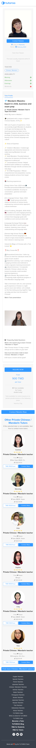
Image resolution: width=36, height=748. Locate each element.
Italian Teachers (18, 692)
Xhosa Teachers (18, 710)
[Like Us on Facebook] (13, 734)
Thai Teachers (18, 705)
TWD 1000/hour (10, 505)
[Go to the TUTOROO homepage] (8, 2)
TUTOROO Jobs (18, 718)
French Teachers (18, 682)
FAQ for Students (18, 727)
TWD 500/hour (10, 623)
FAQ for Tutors (18, 730)
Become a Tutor (18, 721)
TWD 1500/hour (10, 466)
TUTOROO (22, 744)
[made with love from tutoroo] (14, 744)
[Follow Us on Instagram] (21, 734)
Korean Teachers (18, 697)
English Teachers (18, 676)
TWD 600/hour (10, 545)
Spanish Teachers (18, 679)
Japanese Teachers (18, 684)
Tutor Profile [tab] (9, 95)
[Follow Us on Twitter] (17, 734)
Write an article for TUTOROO (18, 716)
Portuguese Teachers (18, 695)
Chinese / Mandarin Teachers (18, 687)
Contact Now (25, 466)
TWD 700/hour (10, 662)
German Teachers (18, 689)
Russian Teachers (18, 702)
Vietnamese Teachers (18, 708)
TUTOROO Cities (18, 713)
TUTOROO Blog (18, 724)
